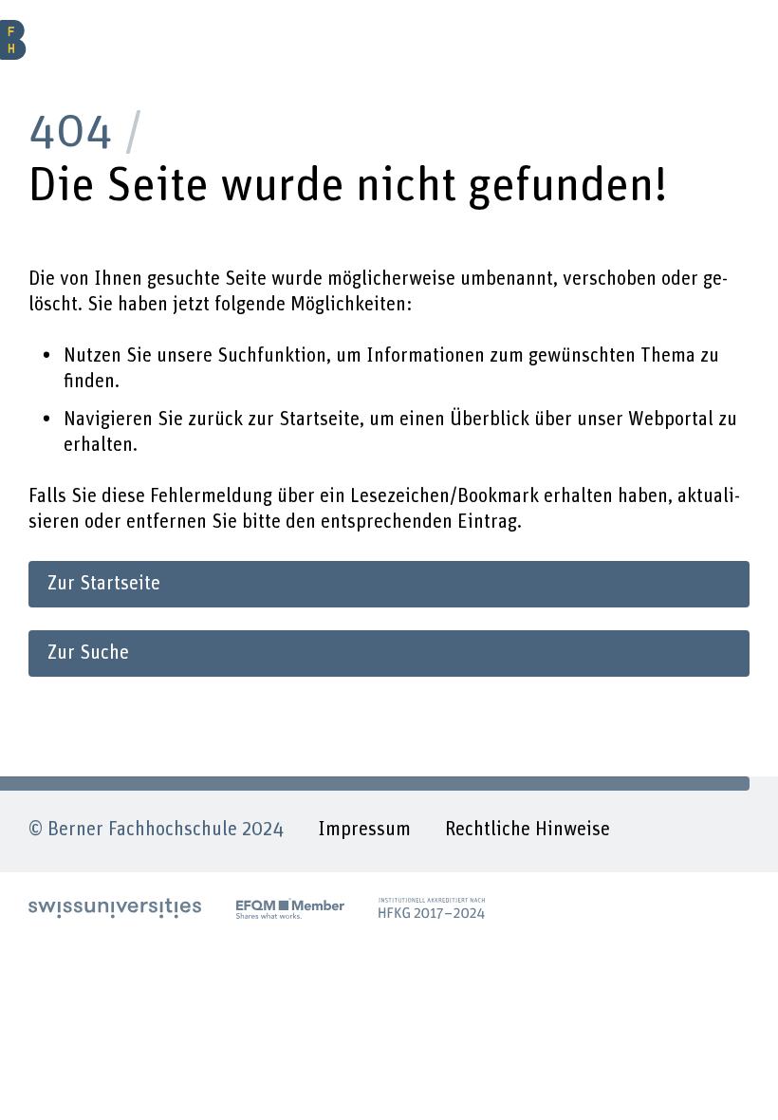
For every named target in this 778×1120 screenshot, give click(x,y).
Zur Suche (88, 653)
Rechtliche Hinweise (527, 829)
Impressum (364, 829)
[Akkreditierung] (432, 908)
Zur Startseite (103, 583)
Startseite (319, 419)
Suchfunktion (271, 355)
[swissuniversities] (115, 908)
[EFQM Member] (290, 908)
